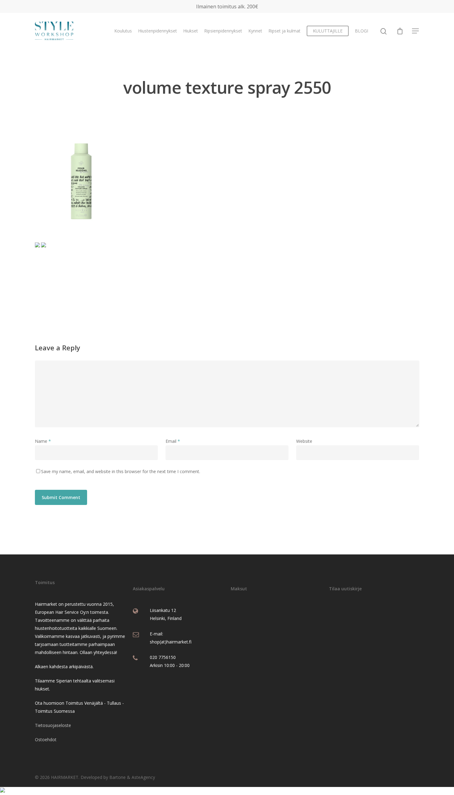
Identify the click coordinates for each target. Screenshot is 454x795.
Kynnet (255, 31)
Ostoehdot (46, 739)
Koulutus (123, 31)
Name (43, 441)
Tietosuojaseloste (53, 725)
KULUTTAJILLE (328, 31)
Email (173, 441)
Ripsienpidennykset (223, 31)
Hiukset (190, 31)
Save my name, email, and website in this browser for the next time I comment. (120, 471)
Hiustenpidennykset (157, 31)
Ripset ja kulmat (284, 31)
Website (304, 441)
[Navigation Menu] (415, 31)
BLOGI (361, 31)
